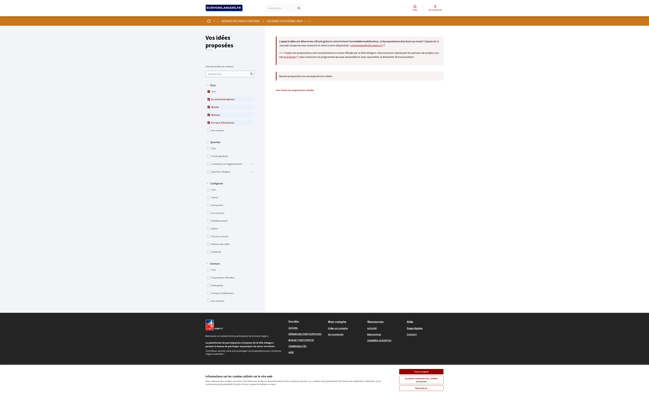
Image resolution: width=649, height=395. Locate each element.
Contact (412, 334)
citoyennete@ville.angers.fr (368, 45)
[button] (211, 85)
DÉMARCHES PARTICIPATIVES (240, 21)
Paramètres (421, 388)
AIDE (291, 352)
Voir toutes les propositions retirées (295, 90)
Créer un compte (338, 328)
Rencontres (374, 334)
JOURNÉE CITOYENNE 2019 (284, 21)
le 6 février (291, 57)
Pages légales (415, 328)
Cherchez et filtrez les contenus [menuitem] (219, 66)
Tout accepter (421, 371)
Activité (372, 328)
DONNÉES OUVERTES (379, 340)
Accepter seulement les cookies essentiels (421, 380)
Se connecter (336, 334)
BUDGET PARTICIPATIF (301, 340)
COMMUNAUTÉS (298, 346)
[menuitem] (230, 74)
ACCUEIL (293, 328)
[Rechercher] (299, 8)
